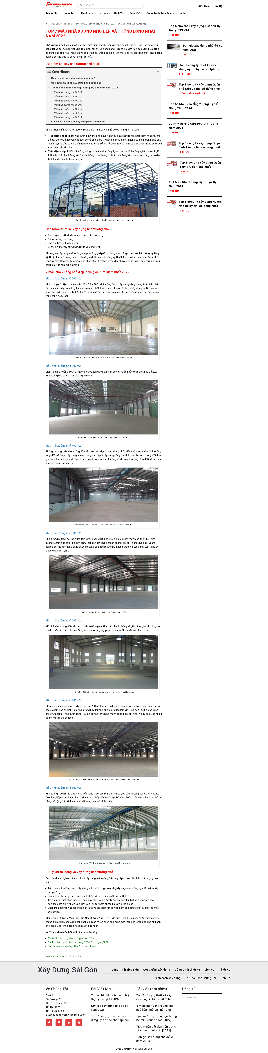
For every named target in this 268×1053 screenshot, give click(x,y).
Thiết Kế (86, 13)
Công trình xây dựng (156, 969)
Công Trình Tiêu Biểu (159, 13)
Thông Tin (68, 13)
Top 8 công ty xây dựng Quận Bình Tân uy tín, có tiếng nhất (199, 145)
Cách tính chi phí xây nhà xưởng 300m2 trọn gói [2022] (78, 942)
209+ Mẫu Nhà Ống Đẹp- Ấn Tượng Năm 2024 (193, 126)
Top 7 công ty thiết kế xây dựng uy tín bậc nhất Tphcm (199, 67)
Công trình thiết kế (187, 969)
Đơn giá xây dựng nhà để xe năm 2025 (202, 48)
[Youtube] (79, 1022)
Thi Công (102, 13)
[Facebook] (49, 1022)
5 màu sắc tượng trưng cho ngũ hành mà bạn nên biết (155, 1007)
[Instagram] (59, 1022)
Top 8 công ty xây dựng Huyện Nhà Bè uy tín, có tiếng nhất (200, 204)
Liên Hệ (218, 6)
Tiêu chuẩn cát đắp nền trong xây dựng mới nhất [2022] (156, 1028)
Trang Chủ (52, 13)
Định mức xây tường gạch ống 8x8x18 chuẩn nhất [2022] (156, 1018)
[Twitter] (68, 1022)
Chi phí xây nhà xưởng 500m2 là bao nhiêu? (72, 946)
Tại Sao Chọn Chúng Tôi (200, 978)
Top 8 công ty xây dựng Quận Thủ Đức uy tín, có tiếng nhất (199, 86)
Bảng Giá (135, 13)
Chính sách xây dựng (167, 978)
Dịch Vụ (118, 13)
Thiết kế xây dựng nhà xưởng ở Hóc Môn (71, 938)
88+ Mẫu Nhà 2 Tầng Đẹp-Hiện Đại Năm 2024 (193, 184)
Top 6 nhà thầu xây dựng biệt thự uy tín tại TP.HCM (194, 28)
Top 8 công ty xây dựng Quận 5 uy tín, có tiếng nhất (200, 165)
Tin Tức (182, 13)
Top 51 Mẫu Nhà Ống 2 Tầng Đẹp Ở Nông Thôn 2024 (193, 106)
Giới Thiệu (204, 6)
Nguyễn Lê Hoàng (56, 956)
